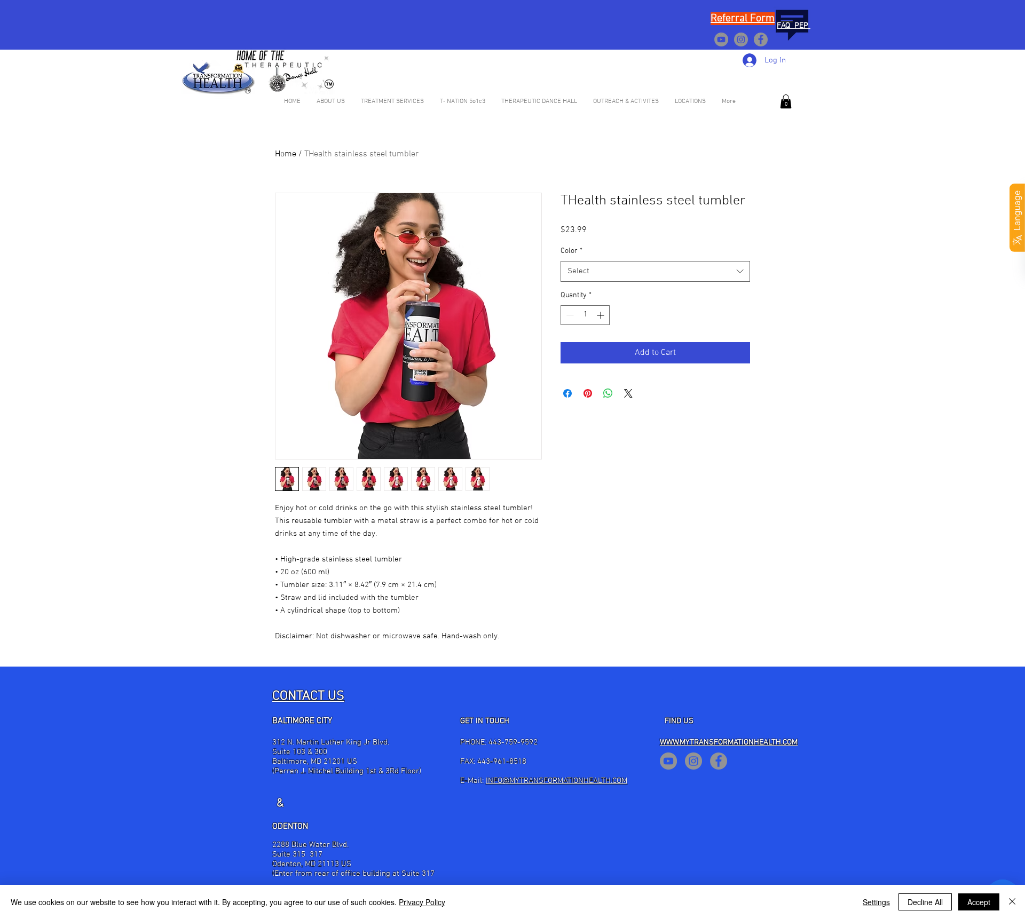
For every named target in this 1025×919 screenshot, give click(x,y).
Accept (978, 902)
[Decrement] (568, 315)
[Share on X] (628, 393)
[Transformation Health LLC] (761, 39)
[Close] (1012, 901)
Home (285, 154)
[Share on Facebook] (567, 393)
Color (571, 251)
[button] (786, 101)
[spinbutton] (585, 315)
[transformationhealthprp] (741, 39)
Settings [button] (876, 902)
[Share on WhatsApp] (608, 393)
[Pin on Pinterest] (587, 393)
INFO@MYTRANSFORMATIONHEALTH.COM (556, 781)
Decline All (925, 902)
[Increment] (601, 315)
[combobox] (655, 271)
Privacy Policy (422, 902)
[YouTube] (721, 39)
